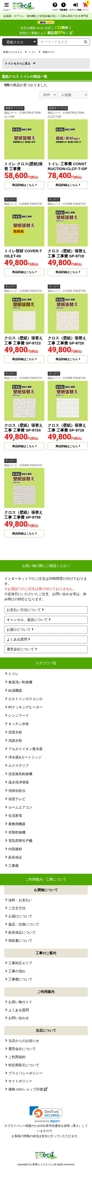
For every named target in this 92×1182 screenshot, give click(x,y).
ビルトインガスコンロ (25, 699)
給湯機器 (15, 690)
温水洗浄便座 (18, 782)
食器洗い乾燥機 (20, 682)
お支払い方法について (24, 610)
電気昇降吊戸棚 (20, 840)
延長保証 (15, 857)
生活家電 (15, 815)
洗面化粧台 (16, 790)
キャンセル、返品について (27, 619)
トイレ (10, 63)
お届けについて (19, 629)
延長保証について (22, 932)
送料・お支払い (20, 900)
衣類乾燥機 (16, 832)
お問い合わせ (18, 1018)
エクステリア (18, 765)
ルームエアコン (20, 807)
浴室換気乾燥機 (20, 774)
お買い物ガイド (20, 1002)
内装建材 (15, 849)
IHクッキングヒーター (25, 707)
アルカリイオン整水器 (25, 749)
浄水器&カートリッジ (25, 757)
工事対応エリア (20, 963)
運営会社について (20, 649)
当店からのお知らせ (23, 1041)
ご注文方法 (16, 908)
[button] (46, 1114)
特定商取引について (23, 1065)
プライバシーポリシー (25, 1073)
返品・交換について (23, 924)
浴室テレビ (16, 799)
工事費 (13, 866)
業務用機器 (16, 824)
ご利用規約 (16, 1057)
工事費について (20, 979)
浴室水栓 (15, 732)
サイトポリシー (20, 1081)
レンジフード (18, 715)
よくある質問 (17, 639)
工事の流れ (16, 971)
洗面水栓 (15, 740)
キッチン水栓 (18, 724)
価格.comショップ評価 (26, 1089)
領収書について (20, 940)
